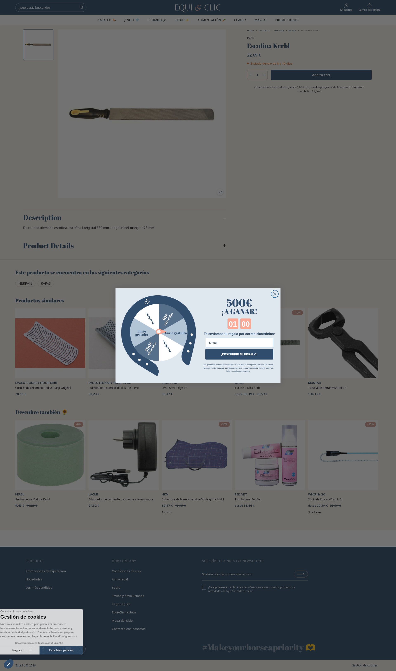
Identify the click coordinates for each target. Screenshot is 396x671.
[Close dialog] (274, 294)
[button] (9, 664)
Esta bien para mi (69, 650)
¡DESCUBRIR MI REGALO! (239, 354)
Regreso (25, 650)
